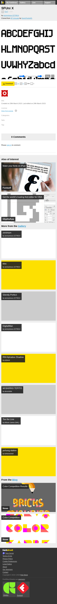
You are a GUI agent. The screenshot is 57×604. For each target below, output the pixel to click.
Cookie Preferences (10, 561)
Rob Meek (24, 575)
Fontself (20, 595)
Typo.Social (9, 553)
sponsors (21, 579)
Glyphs (5, 595)
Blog (14, 479)
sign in (9, 145)
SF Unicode (15, 18)
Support (48, 3)
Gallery (22, 3)
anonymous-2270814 (11, 15)
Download (9, 84)
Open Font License (7, 111)
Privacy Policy (8, 559)
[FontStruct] (2, 3)
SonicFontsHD (27, 18)
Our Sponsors (8, 569)
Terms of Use (7, 556)
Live (34, 3)
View (47, 76)
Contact (5, 572)
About (5, 567)
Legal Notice (7, 564)
